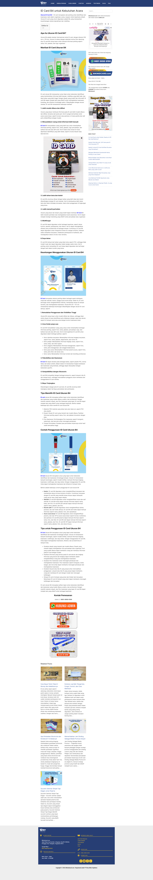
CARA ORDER (72, 3)
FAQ (109, 3)
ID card (43, 397)
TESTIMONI (96, 3)
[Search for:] (100, 11)
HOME (52, 3)
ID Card (48, 15)
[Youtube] (84, 861)
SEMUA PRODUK (61, 3)
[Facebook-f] (80, 861)
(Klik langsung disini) (47, 848)
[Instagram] (87, 861)
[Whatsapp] (90, 861)
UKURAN (88, 3)
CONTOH (81, 3)
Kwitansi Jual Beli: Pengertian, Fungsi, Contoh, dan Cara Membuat (75, 686)
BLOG (104, 3)
